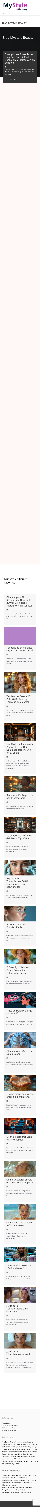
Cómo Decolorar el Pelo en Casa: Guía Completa (19, 1181)
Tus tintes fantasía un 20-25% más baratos (22, 1451)
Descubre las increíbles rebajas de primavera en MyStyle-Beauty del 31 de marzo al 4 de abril (19, 1456)
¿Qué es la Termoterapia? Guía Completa (17, 1308)
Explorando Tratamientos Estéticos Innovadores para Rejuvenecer (18, 882)
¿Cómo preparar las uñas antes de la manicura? (19, 1095)
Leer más (12, 79)
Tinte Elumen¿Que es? (12, 1464)
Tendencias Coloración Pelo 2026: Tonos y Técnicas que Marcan (18, 699)
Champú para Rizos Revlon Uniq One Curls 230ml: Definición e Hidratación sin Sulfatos (20, 58)
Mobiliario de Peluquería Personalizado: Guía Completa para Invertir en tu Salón (19, 748)
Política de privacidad (9, 1430)
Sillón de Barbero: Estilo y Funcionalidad (19, 1138)
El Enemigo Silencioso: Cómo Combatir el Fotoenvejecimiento (18, 970)
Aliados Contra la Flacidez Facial (15, 926)
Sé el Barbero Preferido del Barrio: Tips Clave (19, 837)
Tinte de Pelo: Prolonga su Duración (19, 1012)
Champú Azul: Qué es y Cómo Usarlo (19, 1052)
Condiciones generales (10, 1425)
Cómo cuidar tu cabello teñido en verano (19, 1224)
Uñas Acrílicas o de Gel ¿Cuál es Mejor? (18, 1267)
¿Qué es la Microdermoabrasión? (18, 1353)
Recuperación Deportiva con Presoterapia (19, 796)
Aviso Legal (6, 1423)
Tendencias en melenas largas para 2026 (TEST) (19, 649)
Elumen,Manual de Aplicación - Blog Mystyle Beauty (20, 1461)
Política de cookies (8, 1428)
